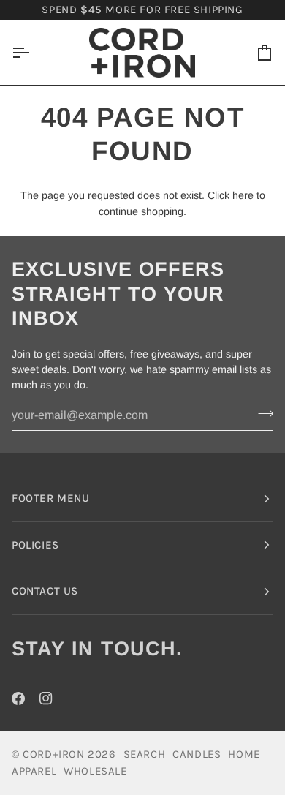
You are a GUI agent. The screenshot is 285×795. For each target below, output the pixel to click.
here (243, 195)
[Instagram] (46, 698)
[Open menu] (34, 52)
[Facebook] (18, 698)
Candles (196, 754)
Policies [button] (35, 544)
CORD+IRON (53, 754)
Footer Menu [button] (51, 498)
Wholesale (95, 770)
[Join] (261, 414)
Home (243, 754)
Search (144, 754)
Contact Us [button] (45, 591)
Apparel (34, 770)
